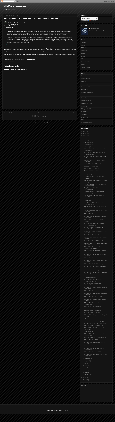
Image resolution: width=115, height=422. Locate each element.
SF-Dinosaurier (14, 6)
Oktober (87, 147)
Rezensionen (11, 61)
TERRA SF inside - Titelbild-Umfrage (94, 264)
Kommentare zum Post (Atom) (42, 122)
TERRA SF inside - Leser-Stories (93, 346)
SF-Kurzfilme (84, 111)
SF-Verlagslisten (85, 61)
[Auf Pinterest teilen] (34, 59)
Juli (86, 363)
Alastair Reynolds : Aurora (91, 170)
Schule (83, 106)
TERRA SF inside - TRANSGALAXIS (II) (94, 240)
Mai (86, 367)
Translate (93, 20)
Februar (87, 372)
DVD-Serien (84, 78)
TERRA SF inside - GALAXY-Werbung (94, 352)
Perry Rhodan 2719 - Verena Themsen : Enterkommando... (95, 184)
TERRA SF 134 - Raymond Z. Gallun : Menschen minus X (94, 224)
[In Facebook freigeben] (33, 59)
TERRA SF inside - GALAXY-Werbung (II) (95, 337)
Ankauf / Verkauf (85, 67)
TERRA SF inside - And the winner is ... (94, 214)
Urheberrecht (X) (88, 331)
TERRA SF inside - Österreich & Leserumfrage (92, 284)
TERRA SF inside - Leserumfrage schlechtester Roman (93, 247)
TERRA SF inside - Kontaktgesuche (93, 291)
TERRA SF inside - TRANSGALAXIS (93, 325)
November (87, 144)
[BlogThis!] (29, 59)
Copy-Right (84, 50)
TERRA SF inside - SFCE (91, 340)
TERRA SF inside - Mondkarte (92, 312)
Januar (87, 374)
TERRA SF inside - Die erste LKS (93, 297)
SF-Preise (84, 114)
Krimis (83, 95)
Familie (83, 84)
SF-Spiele (83, 117)
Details (5, 45)
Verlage (83, 53)
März (86, 370)
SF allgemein (84, 109)
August (87, 361)
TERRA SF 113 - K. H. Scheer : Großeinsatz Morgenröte (92, 307)
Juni (86, 365)
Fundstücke (84, 86)
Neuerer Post (8, 113)
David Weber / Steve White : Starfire (93, 163)
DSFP (82, 75)
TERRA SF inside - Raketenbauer (93, 258)
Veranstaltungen (85, 122)
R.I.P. (85, 318)
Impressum (84, 45)
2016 (84, 133)
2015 (84, 135)
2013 (84, 140)
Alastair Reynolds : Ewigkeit (91, 168)
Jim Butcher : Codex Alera (91, 166)
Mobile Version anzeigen (39, 116)
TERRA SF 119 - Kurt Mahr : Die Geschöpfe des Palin (92, 280)
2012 (84, 377)
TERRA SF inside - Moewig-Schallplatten (95, 270)
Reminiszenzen (85, 100)
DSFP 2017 (84, 48)
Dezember (87, 142)
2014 (84, 138)
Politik (82, 97)
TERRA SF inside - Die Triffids (92, 234)
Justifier (83, 56)
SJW (82, 120)
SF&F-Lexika (84, 59)
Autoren (83, 64)
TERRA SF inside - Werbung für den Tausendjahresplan (93, 276)
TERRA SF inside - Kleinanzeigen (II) (94, 321)
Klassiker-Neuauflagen (87, 92)
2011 (84, 380)
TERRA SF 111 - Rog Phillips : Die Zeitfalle (95, 323)
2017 (84, 131)
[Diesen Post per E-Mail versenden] (28, 59)
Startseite (40, 113)
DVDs (82, 81)
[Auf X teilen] (31, 59)
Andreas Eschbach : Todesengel (92, 310)
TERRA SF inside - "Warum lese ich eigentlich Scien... (93, 228)
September (88, 358)
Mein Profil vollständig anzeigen (97, 31)
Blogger (66, 410)
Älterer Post (72, 113)
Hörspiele (83, 89)
